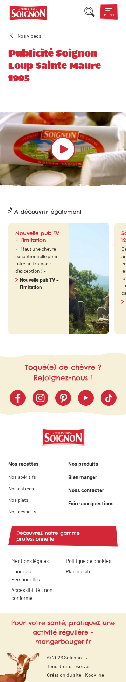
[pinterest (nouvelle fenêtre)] (63, 398)
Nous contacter (86, 490)
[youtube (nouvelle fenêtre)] (86, 398)
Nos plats (18, 500)
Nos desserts (22, 511)
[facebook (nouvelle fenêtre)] (18, 398)
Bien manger (82, 477)
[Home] (28, 14)
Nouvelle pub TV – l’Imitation (39, 283)
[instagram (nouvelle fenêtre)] (40, 398)
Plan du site (79, 571)
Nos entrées (21, 488)
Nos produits (83, 464)
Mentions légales (30, 561)
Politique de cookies (88, 561)
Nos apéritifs (22, 477)
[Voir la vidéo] (63, 149)
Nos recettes (23, 464)
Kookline (94, 675)
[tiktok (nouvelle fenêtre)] (109, 398)
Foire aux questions (91, 503)
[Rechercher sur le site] (89, 12)
